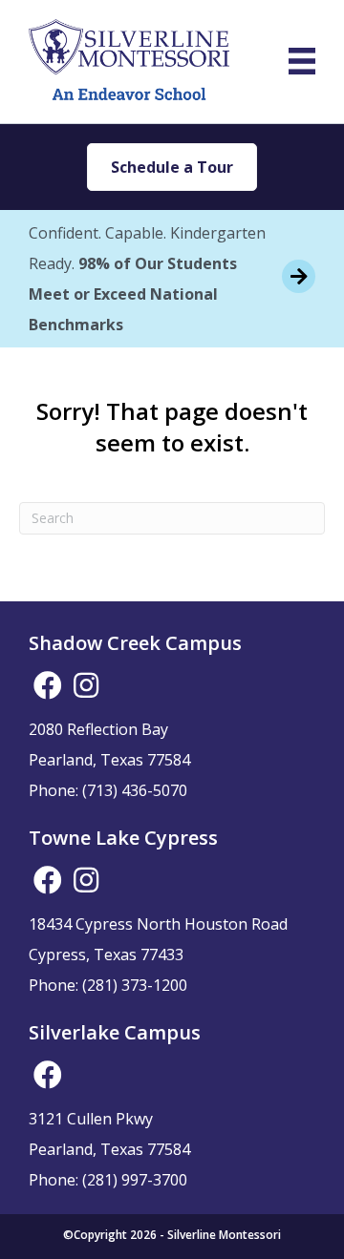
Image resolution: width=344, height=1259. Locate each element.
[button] (48, 685)
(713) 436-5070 (134, 790)
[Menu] (302, 61)
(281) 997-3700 (134, 1179)
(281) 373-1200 (134, 985)
